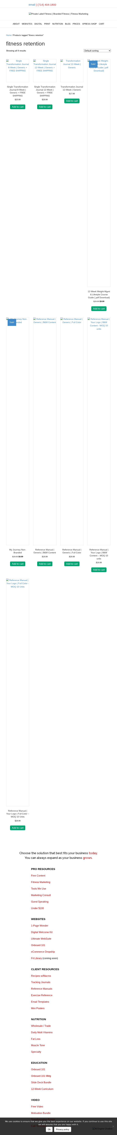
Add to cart (17, 107)
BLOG (68, 24)
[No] (113, 1126)
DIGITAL (38, 24)
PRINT (47, 24)
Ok (49, 1129)
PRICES (76, 24)
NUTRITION (57, 24)
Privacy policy (62, 1129)
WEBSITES (27, 24)
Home (8, 35)
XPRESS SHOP (89, 24)
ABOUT (16, 24)
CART (101, 24)
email (32, 4)
